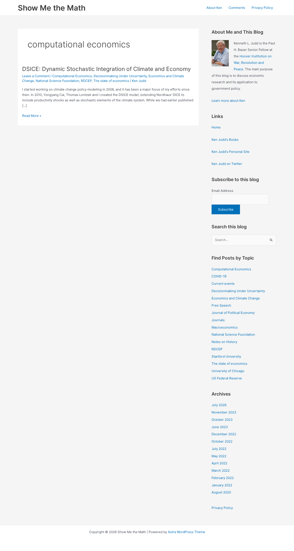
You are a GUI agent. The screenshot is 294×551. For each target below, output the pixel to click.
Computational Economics (72, 76)
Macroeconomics (225, 327)
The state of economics (111, 81)
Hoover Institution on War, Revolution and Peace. (253, 62)
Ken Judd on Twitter (227, 164)
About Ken (214, 8)
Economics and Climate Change (236, 298)
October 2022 (222, 441)
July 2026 (219, 405)
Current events (223, 284)
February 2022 (223, 478)
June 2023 (220, 427)
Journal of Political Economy (233, 313)
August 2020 (221, 492)
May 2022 (219, 456)
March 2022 (221, 470)
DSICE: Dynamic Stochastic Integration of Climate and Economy (106, 69)
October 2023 (222, 420)
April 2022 (219, 463)
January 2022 (222, 485)
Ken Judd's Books (225, 140)
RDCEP (86, 81)
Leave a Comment (36, 76)
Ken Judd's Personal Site (230, 152)
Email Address (222, 191)
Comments (237, 8)
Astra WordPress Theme (186, 532)
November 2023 (224, 412)
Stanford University (226, 356)
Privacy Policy (262, 8)
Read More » (31, 116)
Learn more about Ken (228, 101)
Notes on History (224, 342)
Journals (218, 320)
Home (216, 127)
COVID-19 (219, 276)
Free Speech (221, 305)
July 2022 (219, 449)
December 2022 (224, 434)
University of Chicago (228, 371)
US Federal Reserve (227, 378)
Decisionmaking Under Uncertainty (120, 76)
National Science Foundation (57, 81)
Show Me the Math (51, 7)
